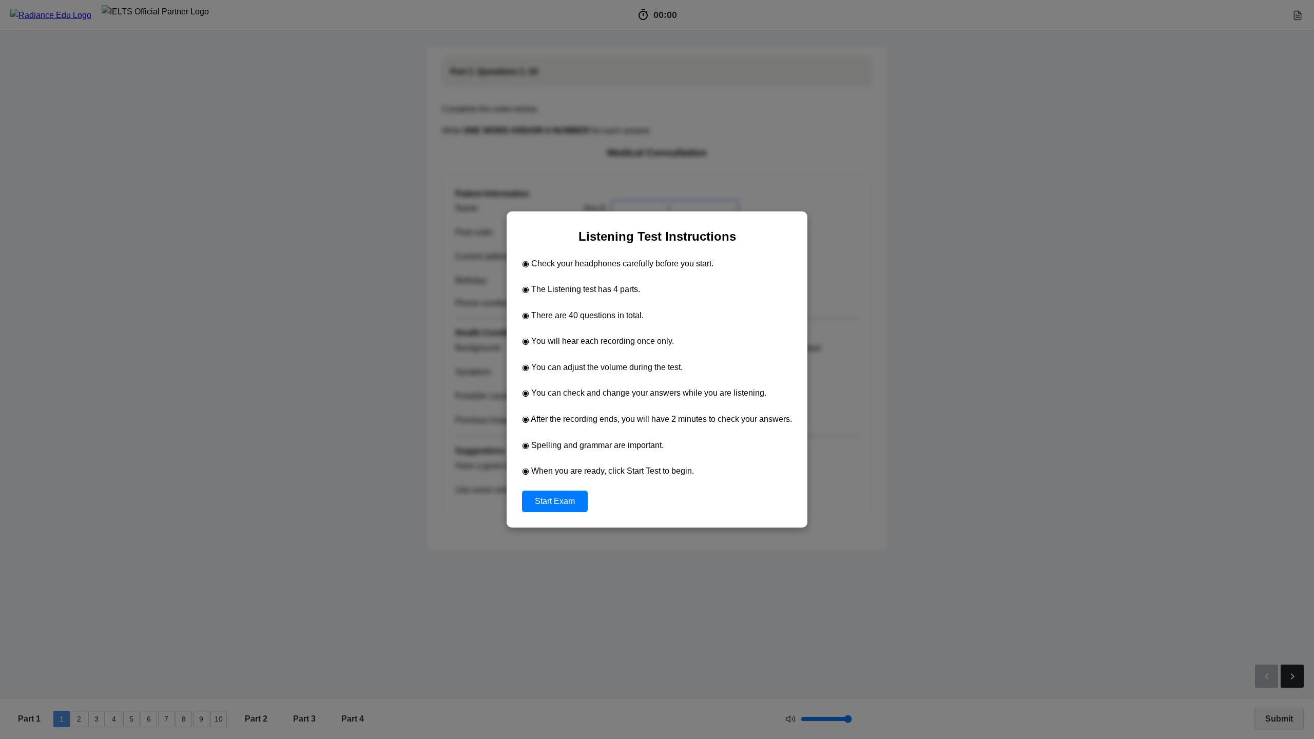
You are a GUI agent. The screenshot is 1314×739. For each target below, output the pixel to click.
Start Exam (555, 501)
